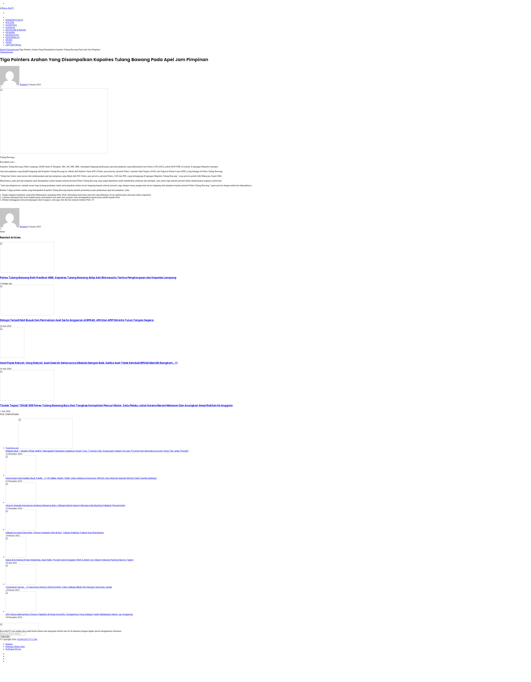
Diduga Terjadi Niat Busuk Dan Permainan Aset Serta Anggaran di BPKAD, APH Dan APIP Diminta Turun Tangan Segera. (77, 320)
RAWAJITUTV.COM (27, 639)
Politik (10, 22)
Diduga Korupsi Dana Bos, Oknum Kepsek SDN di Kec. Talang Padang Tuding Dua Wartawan (55, 532)
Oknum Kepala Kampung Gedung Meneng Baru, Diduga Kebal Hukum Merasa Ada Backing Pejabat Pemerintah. (65, 505)
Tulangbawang (12, 49)
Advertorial (14, 45)
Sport (9, 40)
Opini (8, 42)
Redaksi (23, 84)
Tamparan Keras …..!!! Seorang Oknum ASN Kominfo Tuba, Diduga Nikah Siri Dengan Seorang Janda (59, 587)
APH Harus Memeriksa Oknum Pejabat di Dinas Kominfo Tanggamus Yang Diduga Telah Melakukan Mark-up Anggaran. (69, 614)
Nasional (11, 25)
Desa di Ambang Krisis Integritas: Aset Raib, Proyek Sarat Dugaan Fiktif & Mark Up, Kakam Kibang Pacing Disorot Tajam (69, 559)
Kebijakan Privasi (13, 649)
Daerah (10, 27)
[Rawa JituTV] (7, 8)
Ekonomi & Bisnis (16, 30)
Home (2, 49)
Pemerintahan (14, 20)
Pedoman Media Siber (15, 646)
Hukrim (10, 32)
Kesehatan (12, 35)
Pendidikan (12, 37)
